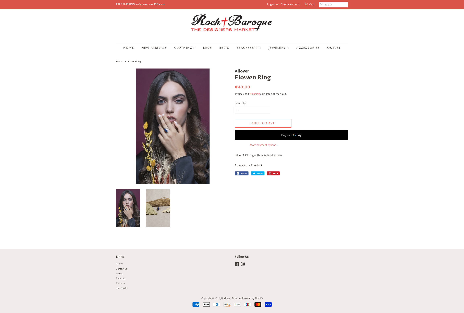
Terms (119, 273)
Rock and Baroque (231, 298)
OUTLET (334, 48)
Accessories (308, 48)
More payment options (263, 145)
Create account (290, 4)
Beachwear (248, 48)
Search (119, 264)
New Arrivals (154, 48)
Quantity (240, 103)
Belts (224, 48)
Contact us (121, 269)
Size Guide (121, 288)
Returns (120, 283)
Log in (271, 4)
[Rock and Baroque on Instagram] (243, 265)
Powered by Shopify (252, 298)
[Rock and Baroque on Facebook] (237, 265)
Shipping (255, 94)
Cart (312, 4)
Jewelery (277, 48)
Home (128, 48)
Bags (207, 48)
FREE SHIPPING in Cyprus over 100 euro (140, 4)
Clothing (183, 48)
